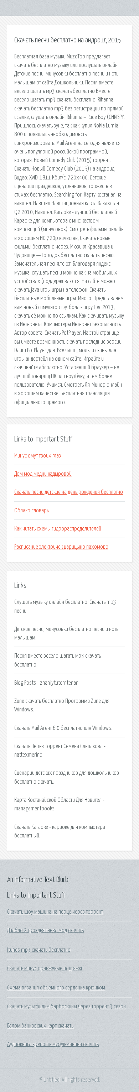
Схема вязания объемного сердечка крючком (56, 988)
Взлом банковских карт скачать (40, 1026)
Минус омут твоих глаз (37, 456)
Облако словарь (31, 510)
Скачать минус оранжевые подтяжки (45, 968)
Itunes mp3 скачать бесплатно (39, 950)
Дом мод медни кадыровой (43, 474)
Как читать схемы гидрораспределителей (57, 529)
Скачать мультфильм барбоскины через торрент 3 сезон (66, 1006)
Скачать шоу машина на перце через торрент (55, 912)
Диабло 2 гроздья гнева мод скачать (45, 930)
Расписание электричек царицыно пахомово (61, 547)
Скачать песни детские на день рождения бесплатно (68, 492)
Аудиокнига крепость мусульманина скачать (53, 1044)
